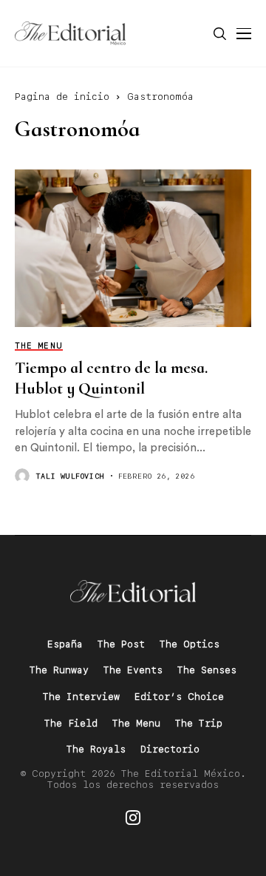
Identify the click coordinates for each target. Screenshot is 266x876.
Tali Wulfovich (70, 475)
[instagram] (133, 817)
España (65, 644)
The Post (121, 644)
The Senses (206, 669)
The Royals (96, 749)
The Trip (198, 723)
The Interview (81, 696)
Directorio (170, 749)
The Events (133, 669)
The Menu (136, 723)
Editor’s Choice (179, 696)
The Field (71, 723)
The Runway (59, 669)
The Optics (189, 644)
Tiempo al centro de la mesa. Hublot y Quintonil (111, 378)
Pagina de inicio (62, 96)
